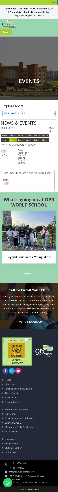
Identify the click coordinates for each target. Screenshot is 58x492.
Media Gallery (11, 443)
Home (8, 379)
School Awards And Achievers (19, 418)
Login (6, 31)
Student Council (12, 402)
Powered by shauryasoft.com (29, 489)
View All (29, 273)
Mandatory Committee (16, 409)
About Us (9, 384)
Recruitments (36, 15)
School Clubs (11, 397)
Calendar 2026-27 (13, 422)
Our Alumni (10, 413)
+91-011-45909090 (17, 463)
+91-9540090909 (30, 322)
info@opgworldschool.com (21, 471)
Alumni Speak (11, 393)
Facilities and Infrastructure (18, 388)
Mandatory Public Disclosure (26, 12)
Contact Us (10, 452)
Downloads (10, 8)
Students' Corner (13, 447)
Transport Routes (27, 8)
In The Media (11, 431)
